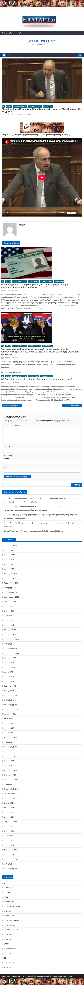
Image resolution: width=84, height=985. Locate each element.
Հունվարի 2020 (10, 854)
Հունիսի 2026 (9, 555)
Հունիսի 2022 (9, 761)
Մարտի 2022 (9, 766)
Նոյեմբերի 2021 (10, 784)
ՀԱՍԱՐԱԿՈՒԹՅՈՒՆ (20, 106)
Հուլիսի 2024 (9, 662)
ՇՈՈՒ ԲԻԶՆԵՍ (9, 934)
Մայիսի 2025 (9, 616)
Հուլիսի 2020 (9, 826)
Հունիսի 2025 (9, 611)
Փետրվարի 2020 (10, 850)
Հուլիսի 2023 (9, 719)
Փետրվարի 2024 (10, 686)
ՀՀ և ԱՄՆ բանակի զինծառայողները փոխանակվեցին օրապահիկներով (33, 531)
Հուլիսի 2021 (9, 803)
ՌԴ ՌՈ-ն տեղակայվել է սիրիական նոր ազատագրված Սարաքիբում (36, 379)
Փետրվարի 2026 (10, 574)
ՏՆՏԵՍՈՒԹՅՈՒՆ (10, 949)
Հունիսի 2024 (9, 667)
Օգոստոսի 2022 (10, 756)
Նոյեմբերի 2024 (10, 644)
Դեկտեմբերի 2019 (11, 859)
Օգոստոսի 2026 (10, 545)
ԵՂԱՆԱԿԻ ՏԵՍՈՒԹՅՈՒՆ (13, 906)
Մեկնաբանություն (10, 425)
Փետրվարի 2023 (10, 737)
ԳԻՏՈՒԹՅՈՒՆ (9, 902)
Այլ (3, 106)
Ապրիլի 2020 (9, 840)
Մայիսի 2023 (9, 728)
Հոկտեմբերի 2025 (11, 592)
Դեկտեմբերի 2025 (11, 583)
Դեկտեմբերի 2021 (11, 780)
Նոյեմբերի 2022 (10, 742)
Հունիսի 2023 (9, 723)
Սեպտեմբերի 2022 (11, 751)
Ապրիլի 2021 (9, 817)
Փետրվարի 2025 (10, 630)
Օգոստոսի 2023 (10, 714)
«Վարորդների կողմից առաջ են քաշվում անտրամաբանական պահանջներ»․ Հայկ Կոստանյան (13, 405)
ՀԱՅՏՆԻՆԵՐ (9, 916)
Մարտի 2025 (9, 625)
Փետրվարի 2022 (10, 770)
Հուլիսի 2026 (9, 550)
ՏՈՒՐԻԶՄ (7, 953)
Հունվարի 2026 (10, 578)
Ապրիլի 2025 (9, 620)
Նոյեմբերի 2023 (10, 700)
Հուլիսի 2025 (9, 606)
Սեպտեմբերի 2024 (11, 653)
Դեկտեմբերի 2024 (11, 639)
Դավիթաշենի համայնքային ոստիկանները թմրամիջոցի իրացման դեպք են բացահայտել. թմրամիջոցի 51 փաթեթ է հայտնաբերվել (40, 500)
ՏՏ (5, 958)
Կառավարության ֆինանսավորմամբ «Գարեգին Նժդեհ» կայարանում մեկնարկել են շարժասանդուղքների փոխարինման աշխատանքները (38, 508)
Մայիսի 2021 (9, 812)
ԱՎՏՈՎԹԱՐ (8, 888)
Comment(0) (26, 115)
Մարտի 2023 (9, 733)
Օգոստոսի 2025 (10, 602)
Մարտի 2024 (9, 681)
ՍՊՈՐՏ (6, 944)
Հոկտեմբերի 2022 (11, 747)
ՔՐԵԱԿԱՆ (8, 967)
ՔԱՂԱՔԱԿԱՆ (47, 106)
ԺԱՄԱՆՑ (7, 911)
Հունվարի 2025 (10, 634)
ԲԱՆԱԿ (7, 897)
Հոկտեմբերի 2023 (11, 705)
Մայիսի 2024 (9, 672)
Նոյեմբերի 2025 (10, 588)
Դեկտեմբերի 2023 (11, 695)
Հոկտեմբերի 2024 (11, 648)
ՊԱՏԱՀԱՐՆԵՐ (47, 346)
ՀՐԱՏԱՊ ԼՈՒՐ (42, 41)
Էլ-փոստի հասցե (8, 457)
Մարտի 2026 (9, 569)
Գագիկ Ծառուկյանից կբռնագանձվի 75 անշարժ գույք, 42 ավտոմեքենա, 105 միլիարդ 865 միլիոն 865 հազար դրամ (43, 524)
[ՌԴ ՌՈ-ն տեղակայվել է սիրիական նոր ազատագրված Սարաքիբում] (41, 372)
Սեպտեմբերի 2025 (11, 597)
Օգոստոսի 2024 (10, 658)
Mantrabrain (67, 976)
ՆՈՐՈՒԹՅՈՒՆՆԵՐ (35, 106)
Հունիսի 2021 (9, 808)
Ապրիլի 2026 (9, 564)
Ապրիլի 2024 (9, 677)
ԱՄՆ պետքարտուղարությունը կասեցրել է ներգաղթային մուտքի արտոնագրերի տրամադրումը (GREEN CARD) (34, 286)
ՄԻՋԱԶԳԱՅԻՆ (33, 281)
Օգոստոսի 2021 (10, 798)
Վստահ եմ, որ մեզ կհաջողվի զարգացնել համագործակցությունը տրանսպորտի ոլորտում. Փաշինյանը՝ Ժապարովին (41, 516)
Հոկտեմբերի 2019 (11, 869)
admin (16, 115)
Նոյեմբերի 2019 (10, 864)
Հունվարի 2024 (10, 691)
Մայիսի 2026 (9, 559)
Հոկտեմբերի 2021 (11, 789)
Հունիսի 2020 (9, 831)
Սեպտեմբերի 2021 (11, 794)
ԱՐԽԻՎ (8, 106)
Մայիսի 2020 (9, 836)
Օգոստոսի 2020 (10, 822)
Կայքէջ (7, 467)
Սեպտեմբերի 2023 (11, 709)
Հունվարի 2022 (10, 775)
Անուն (7, 447)
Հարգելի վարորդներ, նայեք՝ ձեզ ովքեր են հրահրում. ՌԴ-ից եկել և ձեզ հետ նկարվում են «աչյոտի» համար (73, 405)
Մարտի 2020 (9, 845)
